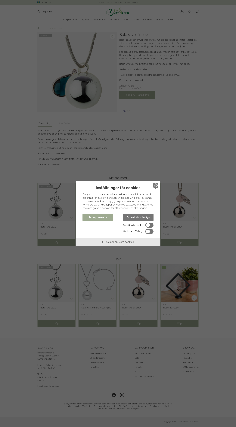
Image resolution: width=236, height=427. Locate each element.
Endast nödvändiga (138, 217)
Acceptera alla (98, 217)
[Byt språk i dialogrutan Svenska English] (155, 186)
